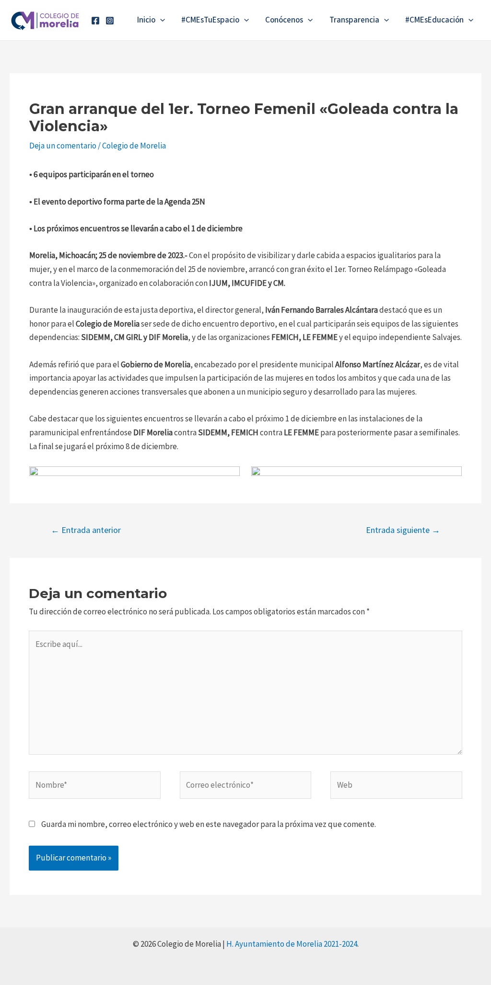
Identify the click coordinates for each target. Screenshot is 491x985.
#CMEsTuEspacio (210, 20)
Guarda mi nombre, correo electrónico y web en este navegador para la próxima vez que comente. (208, 824)
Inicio (146, 20)
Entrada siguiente (403, 529)
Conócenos (284, 20)
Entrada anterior (86, 529)
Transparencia (354, 20)
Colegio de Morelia (134, 145)
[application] (160, 20)
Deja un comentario (62, 145)
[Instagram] (109, 20)
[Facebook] (95, 20)
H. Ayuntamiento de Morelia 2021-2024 (291, 944)
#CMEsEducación (434, 20)
